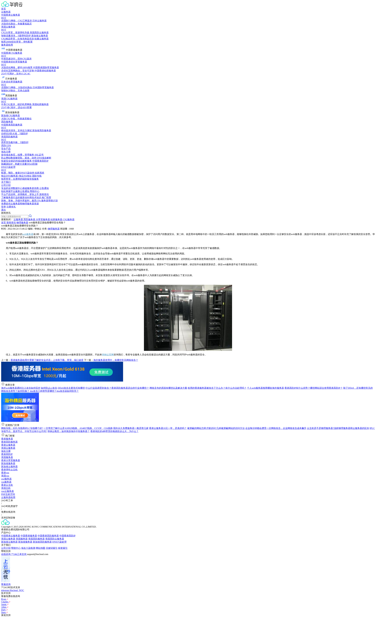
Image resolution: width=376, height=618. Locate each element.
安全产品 (6, 148)
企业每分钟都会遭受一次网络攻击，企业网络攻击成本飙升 (275, 428)
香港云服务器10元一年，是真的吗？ (168, 428)
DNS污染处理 (59, 542)
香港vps (5, 472)
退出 (3, 210)
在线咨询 (6, 554)
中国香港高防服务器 (48, 535)
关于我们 (6, 182)
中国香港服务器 (29, 535)
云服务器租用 (8, 497)
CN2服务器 (68, 219)
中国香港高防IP (67, 535)
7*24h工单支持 (19, 554)
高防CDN (6, 145)
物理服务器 (22, 222)
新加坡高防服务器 (42, 542)
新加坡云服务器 (9, 466)
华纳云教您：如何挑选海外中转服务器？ (68, 431)
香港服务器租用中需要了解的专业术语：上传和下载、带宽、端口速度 (47, 360)
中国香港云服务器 (10, 535)
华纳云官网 (108, 354)
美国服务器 (7, 457)
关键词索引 (52, 548)
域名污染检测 (28, 548)
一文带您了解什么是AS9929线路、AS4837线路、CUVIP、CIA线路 (78, 428)
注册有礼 (11, 206)
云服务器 (6, 12)
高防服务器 (7, 121)
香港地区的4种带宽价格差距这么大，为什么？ (114, 431)
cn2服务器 (6, 479)
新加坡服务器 (8, 463)
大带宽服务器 (43, 219)
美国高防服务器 (36, 539)
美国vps (5, 476)
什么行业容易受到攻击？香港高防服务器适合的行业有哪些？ (117, 388)
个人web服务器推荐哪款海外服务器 (265, 388)
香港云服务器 (8, 445)
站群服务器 (57, 219)
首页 (3, 8)
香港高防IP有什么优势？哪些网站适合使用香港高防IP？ (313, 388)
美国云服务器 (8, 448)
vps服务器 (6, 482)
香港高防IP (7, 454)
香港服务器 (7, 439)
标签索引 (63, 548)
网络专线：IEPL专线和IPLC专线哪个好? (22, 428)
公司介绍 (6, 548)
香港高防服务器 (9, 442)
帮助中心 (16, 548)
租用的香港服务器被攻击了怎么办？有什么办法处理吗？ (217, 388)
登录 (3, 206)
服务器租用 (7, 45)
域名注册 (6, 451)
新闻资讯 (11, 222)
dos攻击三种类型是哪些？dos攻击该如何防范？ (54, 391)
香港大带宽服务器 (10, 460)
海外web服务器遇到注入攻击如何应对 (20, 388)
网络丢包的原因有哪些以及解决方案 (168, 388)
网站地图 (40, 548)
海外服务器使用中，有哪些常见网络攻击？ (115, 360)
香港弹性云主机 (9, 469)
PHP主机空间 (8, 494)
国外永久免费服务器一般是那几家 (130, 428)
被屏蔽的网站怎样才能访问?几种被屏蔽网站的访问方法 (216, 428)
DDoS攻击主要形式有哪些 (71, 388)
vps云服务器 (7, 491)
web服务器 (27, 234)
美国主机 (6, 488)
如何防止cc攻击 (49, 388)
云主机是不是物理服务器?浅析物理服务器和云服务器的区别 (338, 428)
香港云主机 (7, 485)
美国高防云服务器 (54, 539)
